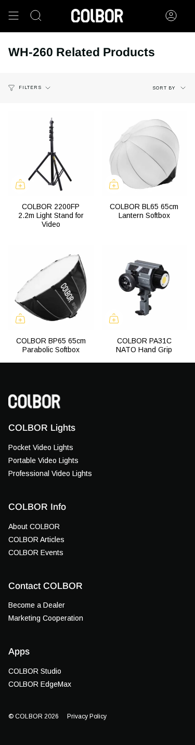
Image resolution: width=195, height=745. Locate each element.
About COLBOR (34, 526)
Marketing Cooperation (45, 618)
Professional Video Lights (50, 473)
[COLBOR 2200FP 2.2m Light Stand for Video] (51, 154)
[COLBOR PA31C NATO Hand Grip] (144, 287)
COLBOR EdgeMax (39, 684)
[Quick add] (20, 184)
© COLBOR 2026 (33, 716)
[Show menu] (13, 15)
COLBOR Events (35, 552)
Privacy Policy (87, 716)
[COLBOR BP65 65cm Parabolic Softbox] (51, 287)
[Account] (171, 15)
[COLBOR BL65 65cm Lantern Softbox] (144, 154)
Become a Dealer (36, 605)
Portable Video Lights (43, 460)
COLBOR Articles (36, 539)
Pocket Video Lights (40, 447)
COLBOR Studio (34, 671)
